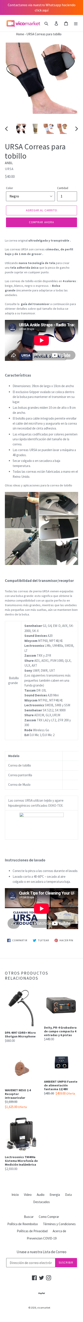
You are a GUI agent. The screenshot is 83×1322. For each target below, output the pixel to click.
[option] (21, 128)
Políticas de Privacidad (32, 1231)
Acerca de (59, 1231)
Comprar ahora (41, 222)
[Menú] (75, 23)
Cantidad (62, 188)
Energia (55, 1195)
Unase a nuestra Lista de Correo (41, 1252)
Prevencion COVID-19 (41, 1238)
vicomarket (43, 1307)
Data (68, 1195)
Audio (40, 1195)
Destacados (41, 1202)
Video (28, 1195)
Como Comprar (49, 1217)
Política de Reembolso (22, 1224)
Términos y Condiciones (59, 1224)
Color (9, 188)
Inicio (15, 1195)
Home (12, 34)
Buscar (29, 1217)
